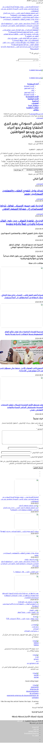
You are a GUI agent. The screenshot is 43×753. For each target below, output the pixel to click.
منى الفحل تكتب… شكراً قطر (28, 612)
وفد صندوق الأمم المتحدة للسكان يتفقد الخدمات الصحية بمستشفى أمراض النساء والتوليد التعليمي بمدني (22, 407)
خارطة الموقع (33, 731)
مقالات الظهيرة (32, 108)
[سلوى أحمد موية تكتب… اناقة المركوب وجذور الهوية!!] (26, 529)
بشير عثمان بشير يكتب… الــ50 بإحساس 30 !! (22, 619)
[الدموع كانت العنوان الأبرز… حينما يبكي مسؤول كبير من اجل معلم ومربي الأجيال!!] (21, 364)
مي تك (19, 721)
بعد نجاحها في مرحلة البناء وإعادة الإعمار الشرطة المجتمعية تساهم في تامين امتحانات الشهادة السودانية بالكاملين (20, 596)
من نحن (36, 729)
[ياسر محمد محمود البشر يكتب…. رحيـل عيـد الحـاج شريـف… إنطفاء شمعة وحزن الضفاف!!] (29, 506)
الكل (32, 90)
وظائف (36, 110)
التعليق (39, 429)
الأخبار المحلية (29, 86)
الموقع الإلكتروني (37, 457)
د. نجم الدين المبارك (31, 631)
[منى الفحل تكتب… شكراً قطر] (34, 610)
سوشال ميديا (33, 106)
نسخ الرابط (17, 170)
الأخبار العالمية (33, 99)
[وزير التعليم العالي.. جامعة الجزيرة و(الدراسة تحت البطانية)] (28, 602)
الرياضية (35, 101)
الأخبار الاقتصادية (32, 97)
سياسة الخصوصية (31, 733)
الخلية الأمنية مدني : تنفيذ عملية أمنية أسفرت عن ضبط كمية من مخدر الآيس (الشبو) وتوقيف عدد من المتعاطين (20, 9)
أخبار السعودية (33, 84)
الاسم (40, 448)
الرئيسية (40, 114)
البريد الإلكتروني (37, 453)
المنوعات (35, 103)
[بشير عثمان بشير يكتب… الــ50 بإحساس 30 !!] (36, 617)
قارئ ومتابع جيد (33, 663)
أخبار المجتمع (29, 88)
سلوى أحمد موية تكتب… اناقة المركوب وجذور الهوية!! (19, 17)
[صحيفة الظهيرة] (36, 70)
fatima (36, 645)
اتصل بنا (35, 736)
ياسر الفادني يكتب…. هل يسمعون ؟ (26, 572)
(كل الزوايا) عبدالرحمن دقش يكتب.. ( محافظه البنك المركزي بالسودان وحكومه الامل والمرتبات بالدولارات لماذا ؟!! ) (20, 26)
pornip (36, 677)
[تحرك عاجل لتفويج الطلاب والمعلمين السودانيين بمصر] (26, 551)
